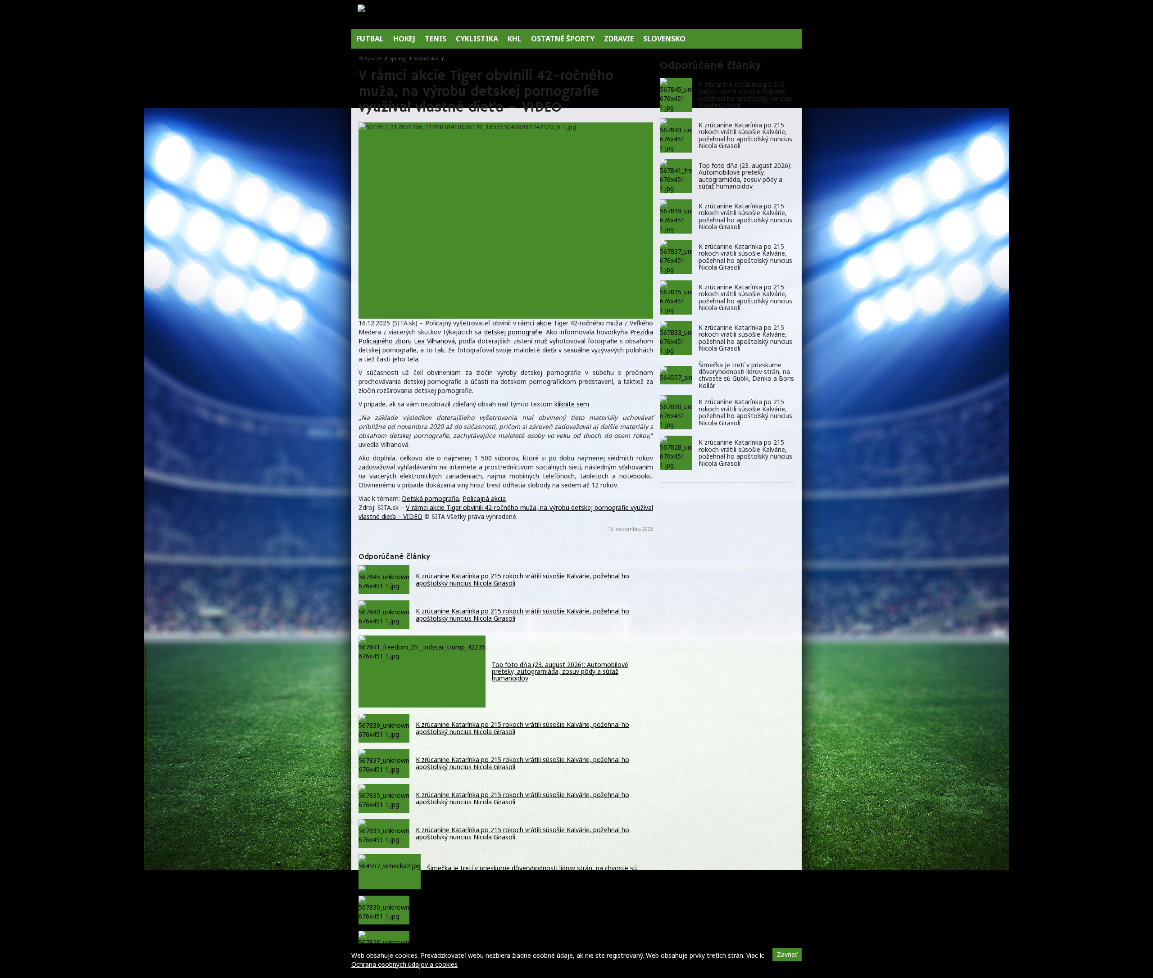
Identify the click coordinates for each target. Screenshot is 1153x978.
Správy (397, 58)
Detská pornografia (430, 498)
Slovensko (425, 58)
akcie (543, 323)
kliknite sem (571, 404)
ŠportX (373, 58)
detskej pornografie (513, 332)
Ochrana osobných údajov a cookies (404, 964)
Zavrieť (787, 954)
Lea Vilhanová (434, 341)
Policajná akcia (484, 498)
